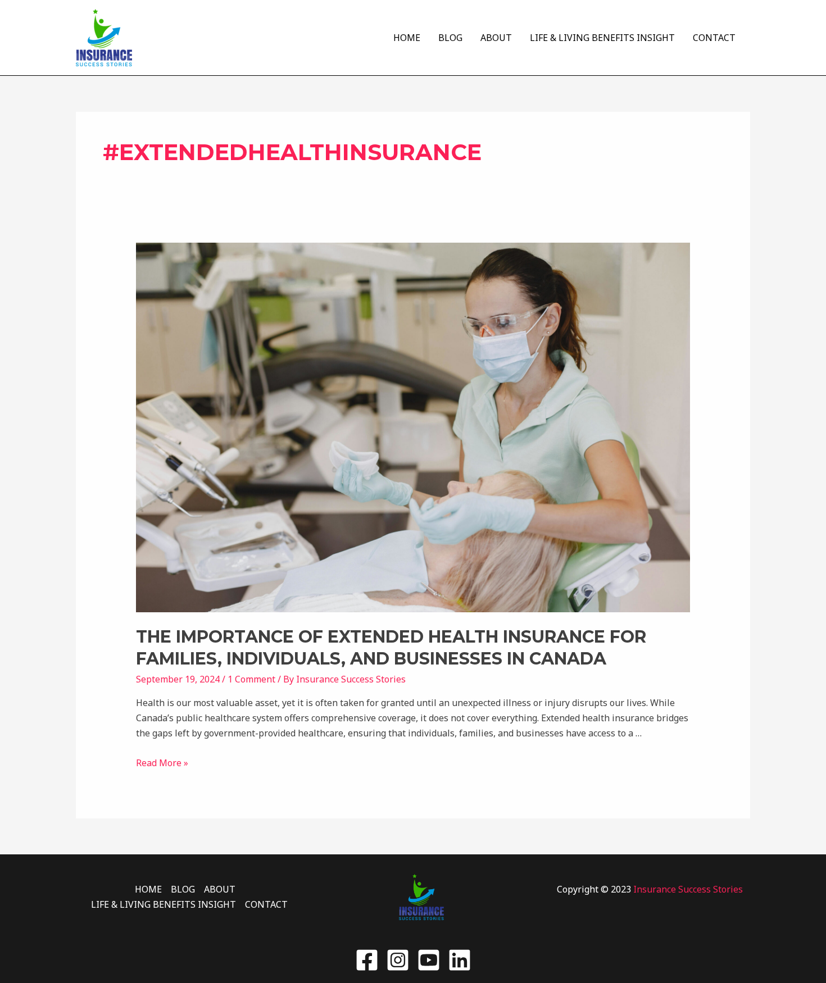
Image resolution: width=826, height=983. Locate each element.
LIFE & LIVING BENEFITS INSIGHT (602, 37)
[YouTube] (429, 960)
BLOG (450, 37)
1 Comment (251, 679)
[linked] (459, 960)
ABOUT (496, 37)
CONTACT (714, 37)
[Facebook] (367, 960)
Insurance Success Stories (688, 889)
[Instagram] (398, 960)
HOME (406, 37)
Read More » (162, 763)
